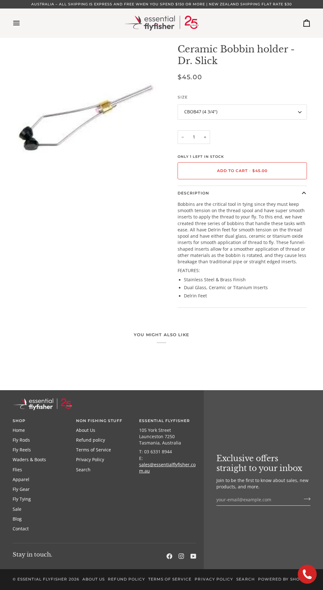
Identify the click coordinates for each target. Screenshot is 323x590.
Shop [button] (19, 421)
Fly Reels (22, 450)
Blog (17, 519)
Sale (17, 509)
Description (193, 193)
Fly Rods (21, 440)
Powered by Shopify (284, 579)
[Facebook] (169, 556)
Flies (17, 470)
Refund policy (90, 440)
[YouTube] (193, 556)
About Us (85, 430)
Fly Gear (21, 489)
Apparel (21, 479)
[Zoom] (24, 180)
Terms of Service (93, 450)
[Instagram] (181, 556)
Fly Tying (22, 499)
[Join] (305, 499)
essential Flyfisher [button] (164, 421)
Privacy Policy (90, 459)
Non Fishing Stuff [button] (99, 421)
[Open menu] (22, 23)
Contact (21, 529)
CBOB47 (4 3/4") (200, 112)
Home (19, 430)
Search (83, 470)
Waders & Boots (29, 459)
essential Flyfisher (42, 579)
